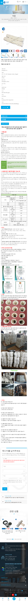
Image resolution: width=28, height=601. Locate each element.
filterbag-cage (11, 558)
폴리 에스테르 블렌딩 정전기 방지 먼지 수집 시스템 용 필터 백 (7, 532)
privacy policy (19, 592)
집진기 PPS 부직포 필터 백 (20, 531)
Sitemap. (10, 592)
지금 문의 (4, 107)
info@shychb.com (12, 556)
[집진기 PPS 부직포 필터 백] (20, 523)
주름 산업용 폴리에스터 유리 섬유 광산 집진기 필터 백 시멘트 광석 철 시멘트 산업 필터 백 (13, 461)
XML (14, 592)
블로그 (6, 592)
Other (15, 18)
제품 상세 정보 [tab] (5, 124)
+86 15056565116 (11, 560)
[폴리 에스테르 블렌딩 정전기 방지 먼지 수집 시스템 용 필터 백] (7, 523)
